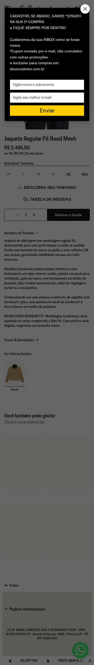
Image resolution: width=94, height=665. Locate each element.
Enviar (47, 110)
